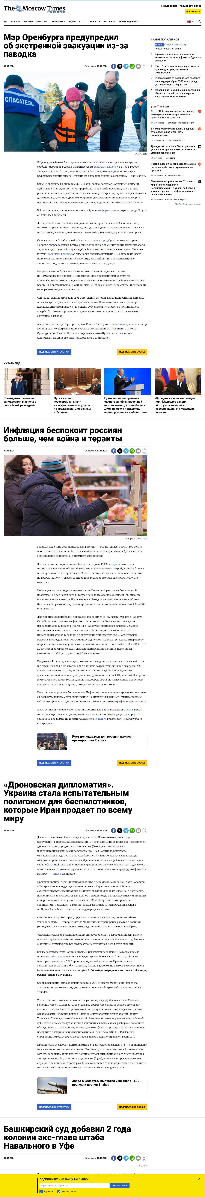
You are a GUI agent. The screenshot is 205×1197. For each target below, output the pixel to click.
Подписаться (102, 616)
